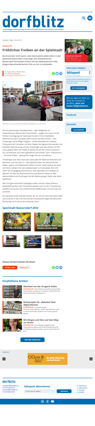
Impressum (82, 388)
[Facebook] (60, 73)
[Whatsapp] (53, 73)
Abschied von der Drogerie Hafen (40, 286)
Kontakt (81, 395)
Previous (4, 100)
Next (61, 100)
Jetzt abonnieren (78, 88)
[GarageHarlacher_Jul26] (78, 49)
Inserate (81, 393)
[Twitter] (57, 73)
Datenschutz (82, 390)
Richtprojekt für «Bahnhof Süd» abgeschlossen (39, 303)
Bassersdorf (28, 289)
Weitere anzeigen (32, 340)
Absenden (64, 394)
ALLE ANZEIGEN (78, 130)
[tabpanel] (33, 103)
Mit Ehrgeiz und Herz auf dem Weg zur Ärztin (40, 321)
